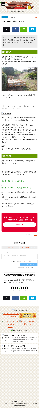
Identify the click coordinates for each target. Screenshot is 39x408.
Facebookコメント (28, 247)
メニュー (3, 4)
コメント (10, 247)
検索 (35, 3)
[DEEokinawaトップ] (2, 11)
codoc (35, 235)
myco (36, 17)
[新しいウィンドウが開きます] (13, 288)
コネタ (4, 17)
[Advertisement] (19, 375)
